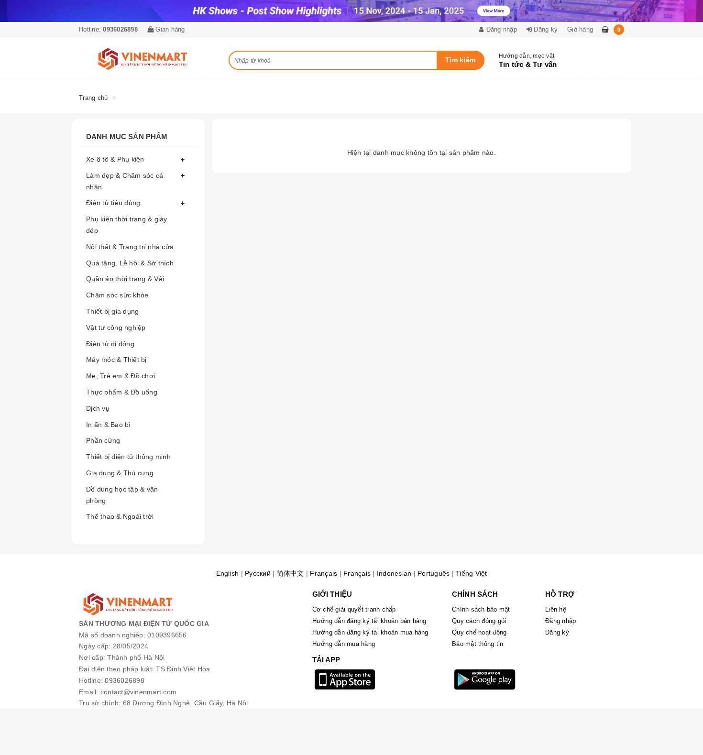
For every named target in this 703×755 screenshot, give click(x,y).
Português (433, 573)
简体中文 (290, 573)
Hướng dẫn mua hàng (343, 643)
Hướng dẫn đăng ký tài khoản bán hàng (369, 620)
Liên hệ (555, 609)
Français (323, 573)
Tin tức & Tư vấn (528, 64)
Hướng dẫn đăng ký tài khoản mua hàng (370, 632)
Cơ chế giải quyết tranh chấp (354, 609)
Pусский (258, 573)
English (227, 573)
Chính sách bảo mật (481, 609)
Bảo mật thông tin (477, 643)
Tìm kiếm (460, 60)
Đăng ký (557, 632)
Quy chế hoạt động (479, 632)
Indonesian (394, 573)
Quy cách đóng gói (479, 620)
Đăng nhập (560, 620)
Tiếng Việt (471, 573)
